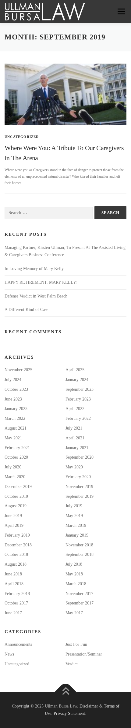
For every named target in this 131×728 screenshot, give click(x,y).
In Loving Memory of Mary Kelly (34, 268)
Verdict (72, 664)
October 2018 (16, 554)
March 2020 (15, 477)
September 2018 (80, 554)
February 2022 (78, 418)
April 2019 (14, 525)
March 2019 (76, 525)
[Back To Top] (65, 692)
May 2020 (74, 467)
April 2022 (75, 408)
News (9, 654)
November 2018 (79, 545)
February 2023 (78, 399)
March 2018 (76, 584)
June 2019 (13, 515)
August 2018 (16, 564)
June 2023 (13, 399)
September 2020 (80, 457)
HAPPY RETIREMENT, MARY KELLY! (41, 282)
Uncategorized (22, 137)
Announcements (18, 644)
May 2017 (74, 613)
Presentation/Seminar (84, 654)
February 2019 (17, 535)
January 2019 (77, 535)
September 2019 (80, 496)
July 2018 (74, 564)
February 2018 (17, 593)
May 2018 (74, 574)
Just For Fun (76, 644)
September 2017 (80, 603)
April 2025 (75, 370)
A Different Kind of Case (26, 309)
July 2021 (74, 428)
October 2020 (16, 457)
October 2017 (16, 603)
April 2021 (75, 438)
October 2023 (16, 389)
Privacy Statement (69, 713)
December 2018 (18, 545)
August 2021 (16, 428)
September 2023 (80, 389)
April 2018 (14, 584)
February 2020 (78, 477)
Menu (120, 11)
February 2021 (17, 447)
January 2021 (77, 447)
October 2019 (16, 496)
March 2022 (15, 418)
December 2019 (18, 486)
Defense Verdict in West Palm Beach (36, 296)
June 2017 (13, 613)
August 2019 (16, 506)
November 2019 (79, 486)
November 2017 (79, 593)
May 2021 (13, 438)
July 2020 (13, 467)
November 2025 (18, 370)
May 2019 (74, 515)
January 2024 (77, 379)
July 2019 (74, 506)
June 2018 (13, 574)
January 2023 (16, 408)
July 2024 (13, 379)
